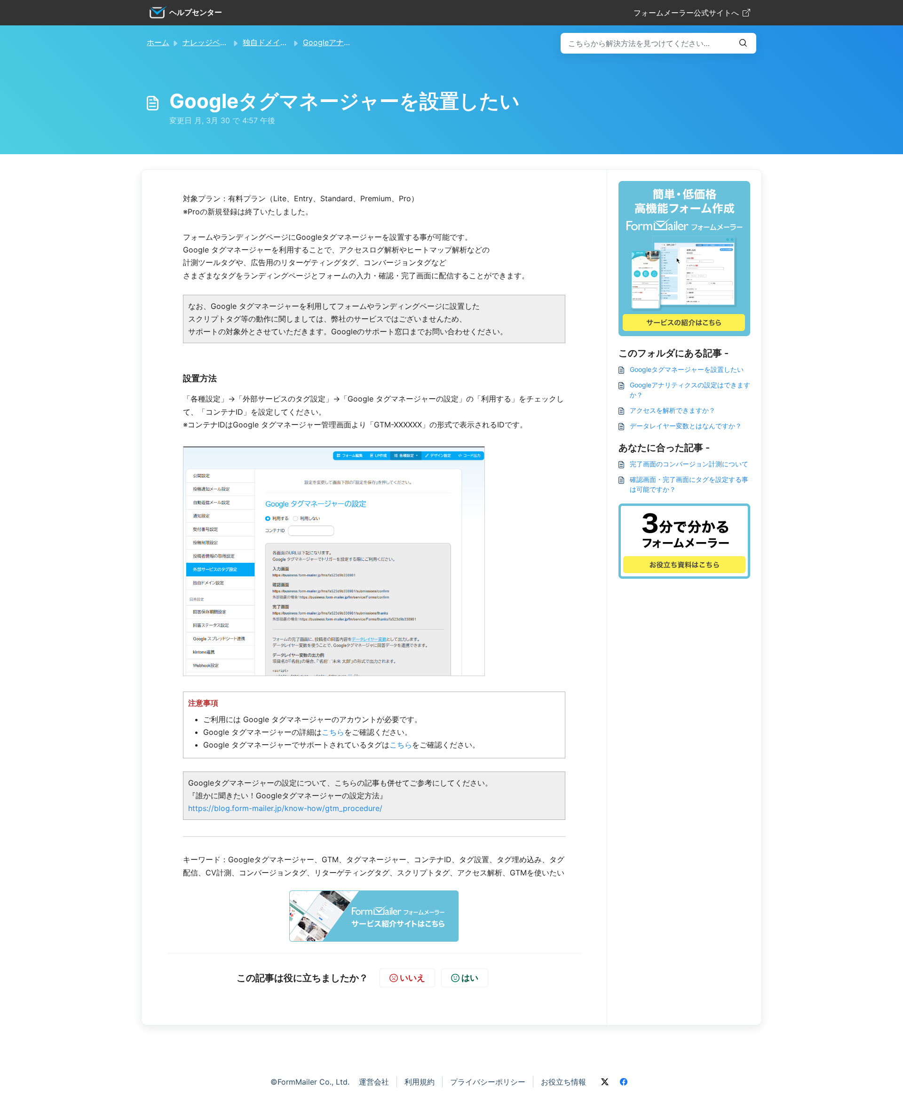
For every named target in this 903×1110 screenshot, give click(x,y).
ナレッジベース (208, 42)
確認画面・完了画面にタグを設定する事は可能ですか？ (689, 484)
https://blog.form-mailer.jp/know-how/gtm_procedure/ (285, 808)
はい (469, 978)
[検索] (743, 43)
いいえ (412, 978)
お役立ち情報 (563, 1081)
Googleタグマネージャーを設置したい (687, 369)
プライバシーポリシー (487, 1081)
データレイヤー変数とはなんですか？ (686, 426)
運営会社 (374, 1081)
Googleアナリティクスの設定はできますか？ (690, 390)
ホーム (158, 42)
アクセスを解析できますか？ (672, 410)
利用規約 (419, 1081)
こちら (333, 732)
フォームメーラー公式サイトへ (686, 12)
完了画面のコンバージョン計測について (689, 464)
